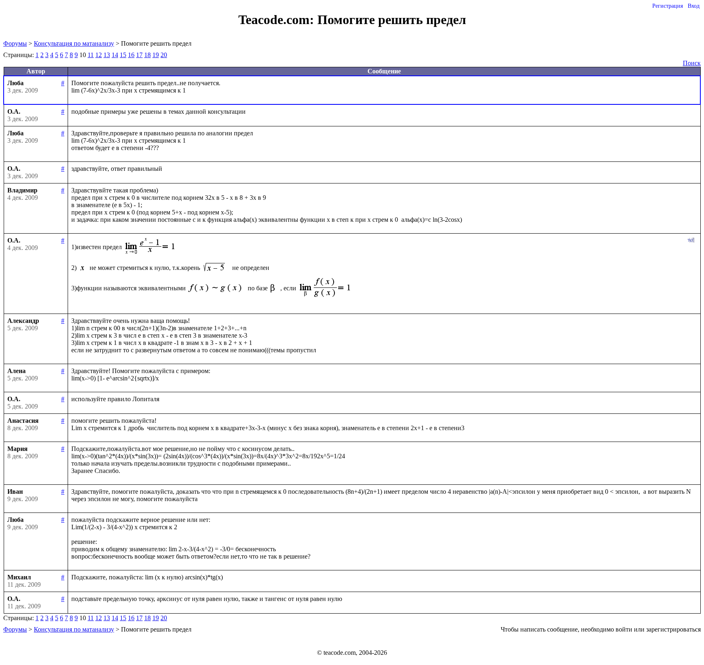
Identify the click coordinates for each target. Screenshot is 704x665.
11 (91, 54)
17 (139, 54)
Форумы (15, 43)
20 (164, 54)
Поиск (692, 63)
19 (155, 54)
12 (98, 54)
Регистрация (667, 6)
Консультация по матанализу (74, 43)
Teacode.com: (277, 19)
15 (123, 54)
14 (115, 54)
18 (147, 54)
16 (131, 54)
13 (106, 54)
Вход (694, 6)
